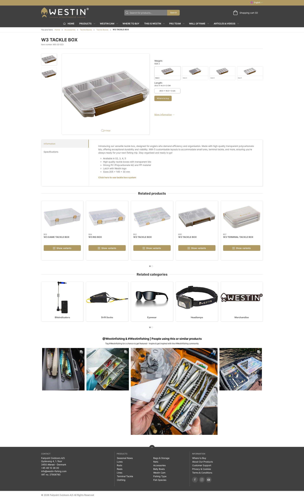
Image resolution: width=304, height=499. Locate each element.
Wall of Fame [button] (197, 23)
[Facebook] (195, 480)
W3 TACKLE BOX (142, 236)
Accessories (69, 30)
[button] (49, 59)
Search (173, 12)
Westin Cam (159, 472)
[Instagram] (202, 480)
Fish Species (159, 480)
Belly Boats (159, 469)
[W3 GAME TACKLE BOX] (62, 217)
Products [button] (85, 23)
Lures (120, 461)
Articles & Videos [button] (224, 23)
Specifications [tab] (51, 151)
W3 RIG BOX (95, 236)
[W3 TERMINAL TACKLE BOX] (241, 217)
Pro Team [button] (175, 23)
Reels (119, 469)
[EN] (65, 12)
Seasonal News (125, 458)
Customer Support (201, 465)
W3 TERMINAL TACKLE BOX (238, 236)
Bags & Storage (161, 458)
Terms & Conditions (202, 472)
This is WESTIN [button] (152, 23)
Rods (119, 465)
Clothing (121, 480)
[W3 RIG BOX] (107, 217)
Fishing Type (159, 476)
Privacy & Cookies (201, 469)
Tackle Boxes (86, 30)
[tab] (150, 266)
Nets (155, 461)
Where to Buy (131, 23)
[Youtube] (209, 480)
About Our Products (202, 461)
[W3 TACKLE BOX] (152, 217)
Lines (119, 472)
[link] (63, 369)
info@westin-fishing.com (53, 471)
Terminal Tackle (125, 476)
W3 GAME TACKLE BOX (56, 236)
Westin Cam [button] (107, 23)
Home (57, 30)
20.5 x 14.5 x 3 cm (167, 91)
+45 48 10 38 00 (50, 468)
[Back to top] (152, 448)
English (257, 2)
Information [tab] (49, 143)
